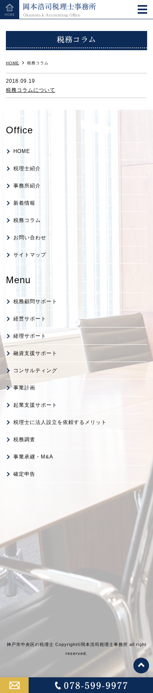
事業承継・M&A (33, 457)
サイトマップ (29, 255)
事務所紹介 (27, 186)
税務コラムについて (30, 90)
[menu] (142, 10)
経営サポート (29, 319)
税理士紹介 (27, 168)
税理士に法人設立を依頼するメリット (60, 422)
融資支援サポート (35, 353)
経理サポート (29, 336)
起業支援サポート (35, 405)
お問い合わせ (29, 237)
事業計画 (24, 388)
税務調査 (24, 439)
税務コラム (27, 220)
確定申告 (24, 474)
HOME (21, 151)
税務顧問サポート (35, 301)
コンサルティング (35, 370)
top (141, 665)
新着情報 (24, 203)
